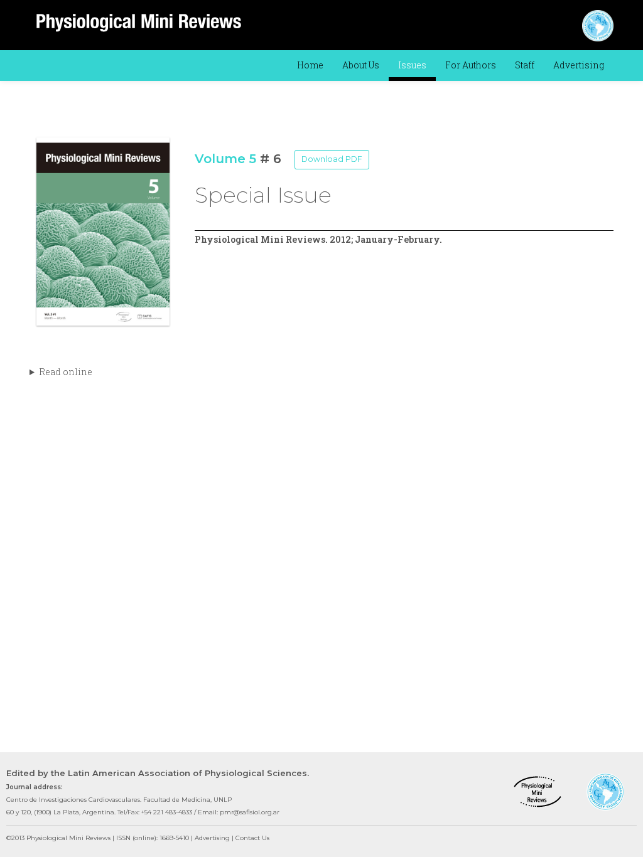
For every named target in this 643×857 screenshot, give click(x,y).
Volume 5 (225, 158)
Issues (412, 65)
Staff (524, 65)
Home (310, 65)
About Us (360, 65)
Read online (65, 372)
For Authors (470, 65)
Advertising (578, 65)
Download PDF (331, 159)
